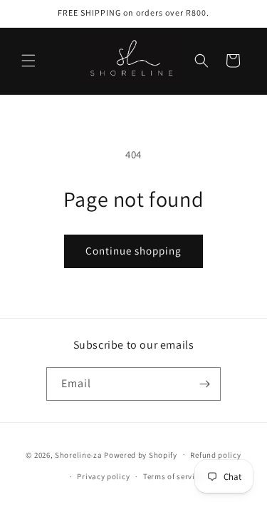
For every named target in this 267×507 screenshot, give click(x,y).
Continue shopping (133, 250)
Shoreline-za (78, 454)
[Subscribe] (204, 384)
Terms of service (173, 476)
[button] (28, 60)
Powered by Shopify (140, 454)
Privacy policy (103, 476)
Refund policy (215, 455)
